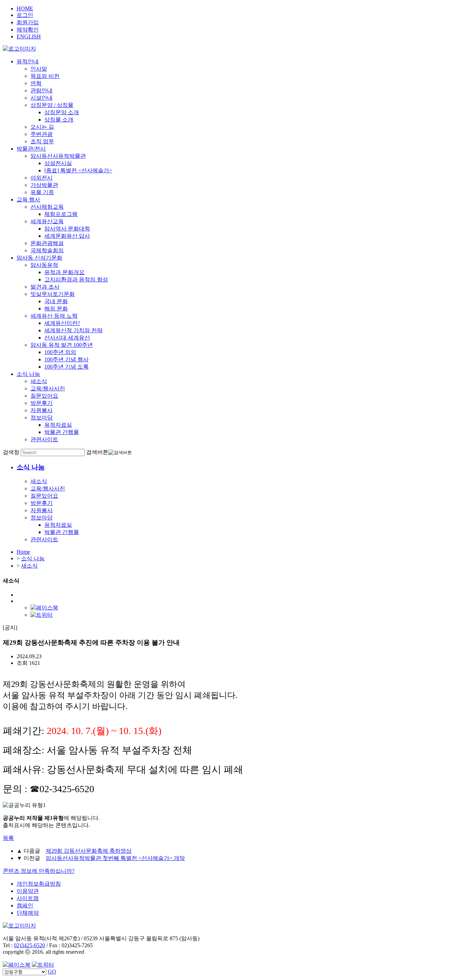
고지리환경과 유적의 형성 (76, 279)
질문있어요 (44, 396)
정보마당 (41, 417)
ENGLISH (29, 36)
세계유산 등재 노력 (54, 316)
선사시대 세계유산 (67, 338)
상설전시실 (58, 163)
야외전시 (41, 178)
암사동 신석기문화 (39, 258)
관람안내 (41, 90)
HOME (25, 8)
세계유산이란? (62, 323)
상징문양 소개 (61, 112)
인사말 (38, 69)
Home (23, 552)
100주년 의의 (60, 352)
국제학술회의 (47, 250)
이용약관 (28, 891)
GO (52, 972)
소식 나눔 (28, 374)
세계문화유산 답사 (67, 236)
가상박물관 (44, 185)
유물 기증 (42, 192)
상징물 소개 (58, 120)
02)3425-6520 (29, 945)
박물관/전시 (31, 149)
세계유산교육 (47, 221)
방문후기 (41, 403)
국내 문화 (56, 301)
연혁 (36, 83)
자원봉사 (41, 410)
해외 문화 (56, 308)
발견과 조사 (45, 287)
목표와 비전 (45, 76)
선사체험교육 (47, 207)
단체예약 (28, 913)
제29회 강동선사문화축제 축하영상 (89, 851)
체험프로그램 (61, 214)
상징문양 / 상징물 (51, 105)
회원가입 (28, 22)
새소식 (38, 381)
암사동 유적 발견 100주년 (61, 345)
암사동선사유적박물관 (58, 156)
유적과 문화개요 (64, 272)
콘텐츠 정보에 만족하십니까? (38, 871)
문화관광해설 (47, 243)
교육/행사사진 (47, 388)
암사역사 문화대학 (67, 229)
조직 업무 (42, 141)
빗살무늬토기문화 (52, 294)
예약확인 (28, 30)
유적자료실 (58, 425)
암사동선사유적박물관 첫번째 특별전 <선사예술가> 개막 (115, 858)
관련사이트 (44, 439)
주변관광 (41, 134)
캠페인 (25, 905)
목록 (8, 838)
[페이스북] (44, 607)
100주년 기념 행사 (66, 359)
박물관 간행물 (61, 432)
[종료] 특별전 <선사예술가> (78, 170)
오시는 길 (42, 127)
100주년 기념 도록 (66, 367)
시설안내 (41, 98)
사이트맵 (28, 898)
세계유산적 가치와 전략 (73, 330)
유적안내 (28, 61)
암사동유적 (44, 265)
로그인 (25, 15)
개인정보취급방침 (39, 884)
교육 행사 (28, 199)
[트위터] (41, 615)
